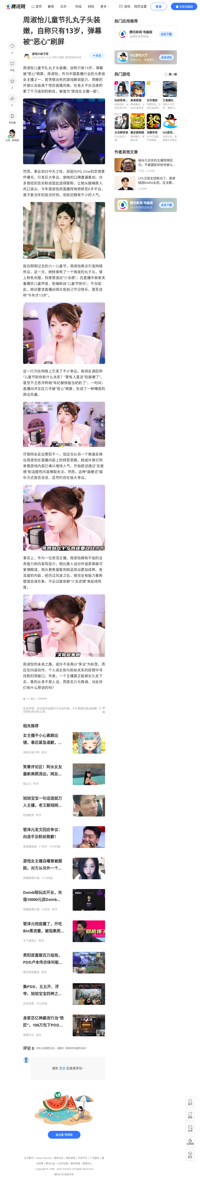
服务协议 (58, 1158)
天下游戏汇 (30, 940)
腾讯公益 (50, 1163)
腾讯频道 (75, 1163)
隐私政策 (70, 1158)
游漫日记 (28, 1035)
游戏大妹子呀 (31, 752)
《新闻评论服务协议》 (76, 1048)
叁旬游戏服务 (31, 972)
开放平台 (82, 1158)
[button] (166, 34)
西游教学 (28, 815)
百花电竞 (28, 1003)
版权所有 (69, 1174)
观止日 (27, 783)
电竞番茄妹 (30, 846)
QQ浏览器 (63, 1163)
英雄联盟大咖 (31, 878)
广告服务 (94, 1158)
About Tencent (44, 1158)
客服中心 (87, 1163)
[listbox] (64, 880)
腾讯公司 (59, 1174)
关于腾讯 (28, 1158)
